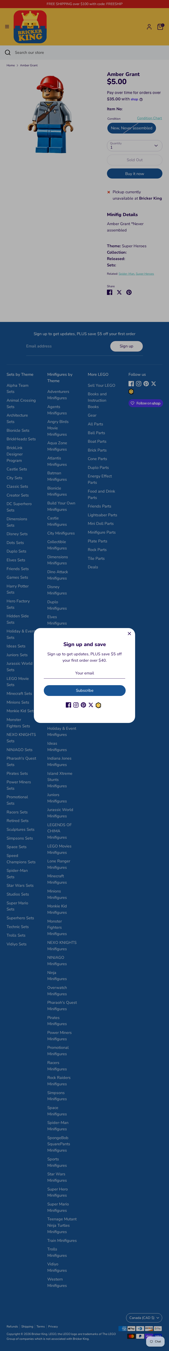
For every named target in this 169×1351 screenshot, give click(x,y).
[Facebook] (68, 705)
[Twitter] (91, 705)
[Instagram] (76, 705)
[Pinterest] (83, 705)
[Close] (129, 634)
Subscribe (85, 690)
